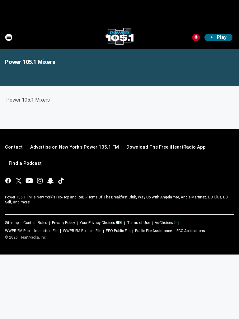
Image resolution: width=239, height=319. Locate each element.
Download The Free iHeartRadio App (166, 147)
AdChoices (164, 223)
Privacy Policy (63, 223)
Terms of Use (138, 223)
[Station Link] (119, 37)
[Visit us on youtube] (29, 180)
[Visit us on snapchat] (50, 180)
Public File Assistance (153, 231)
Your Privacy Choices (97, 223)
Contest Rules (35, 223)
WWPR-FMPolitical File (82, 231)
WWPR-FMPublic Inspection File (31, 231)
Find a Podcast (25, 163)
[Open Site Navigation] (8, 37)
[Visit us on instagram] (40, 180)
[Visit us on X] (18, 180)
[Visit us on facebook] (8, 180)
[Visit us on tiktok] (61, 180)
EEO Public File (118, 231)
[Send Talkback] (196, 37)
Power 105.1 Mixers (30, 62)
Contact (14, 147)
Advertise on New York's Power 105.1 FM (74, 147)
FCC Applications (190, 231)
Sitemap (12, 223)
